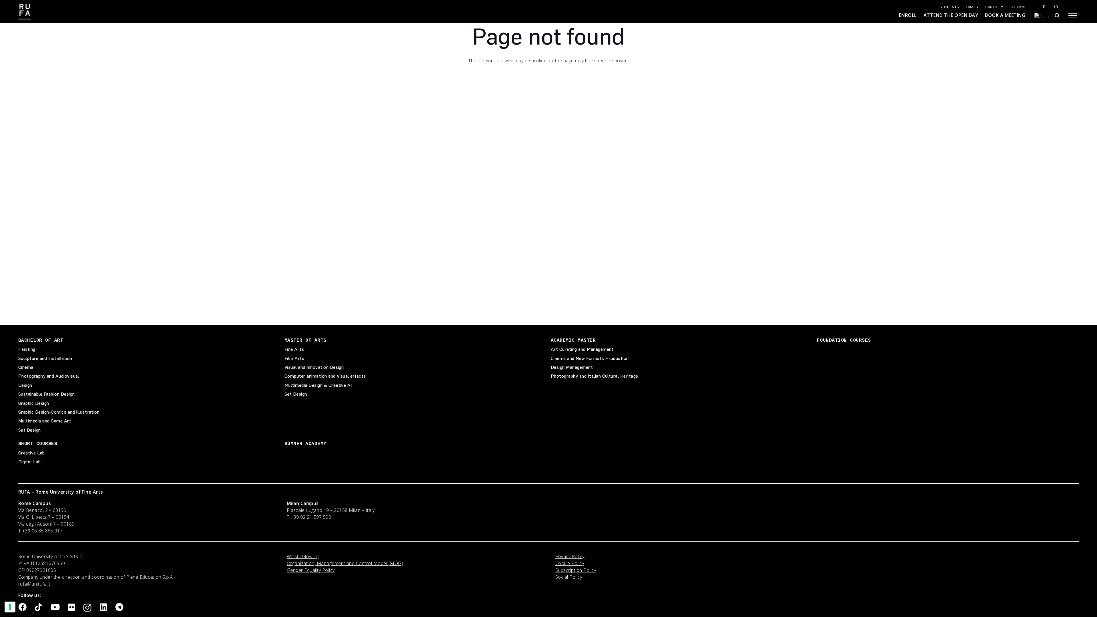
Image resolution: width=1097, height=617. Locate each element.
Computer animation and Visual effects (325, 376)
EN (1056, 6)
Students (949, 7)
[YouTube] (55, 607)
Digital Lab (29, 461)
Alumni (1018, 7)
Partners (994, 7)
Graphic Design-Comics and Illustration (58, 412)
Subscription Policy (575, 570)
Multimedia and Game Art (44, 421)
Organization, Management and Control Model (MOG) (345, 563)
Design (25, 385)
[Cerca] (1057, 15)
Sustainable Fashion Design (46, 394)
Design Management (572, 367)
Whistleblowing (303, 556)
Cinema (25, 367)
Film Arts (294, 358)
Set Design (29, 430)
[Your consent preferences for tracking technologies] (10, 607)
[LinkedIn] (103, 607)
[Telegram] (119, 607)
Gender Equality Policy (311, 570)
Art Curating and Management (582, 349)
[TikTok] (38, 607)
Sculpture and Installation (45, 358)
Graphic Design (33, 403)
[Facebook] (22, 607)
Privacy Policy (569, 556)
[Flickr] (71, 607)
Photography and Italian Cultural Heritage (594, 376)
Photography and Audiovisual (48, 376)
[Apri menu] (1073, 15)
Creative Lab (31, 453)
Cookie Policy (569, 563)
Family (972, 7)
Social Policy (568, 577)
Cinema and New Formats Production (590, 358)
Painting (26, 349)
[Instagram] (87, 607)
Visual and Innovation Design (314, 367)
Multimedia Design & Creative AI (318, 385)
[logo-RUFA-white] (24, 11)
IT (1044, 6)
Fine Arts (294, 349)
